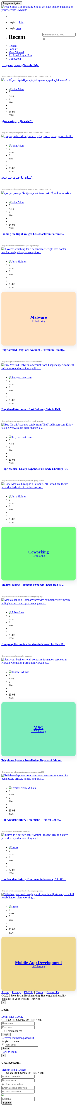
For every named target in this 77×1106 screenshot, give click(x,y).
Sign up (7, 1102)
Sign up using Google (13, 1069)
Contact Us (53, 992)
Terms (39, 992)
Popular (13, 48)
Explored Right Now (20, 55)
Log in (6, 1034)
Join (21, 22)
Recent (12, 45)
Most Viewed (16, 52)
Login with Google (12, 1016)
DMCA (28, 992)
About (5, 992)
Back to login (9, 1051)
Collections (15, 58)
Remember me (13, 1030)
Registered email (10, 1041)
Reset (6, 1048)
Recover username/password (17, 1037)
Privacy (16, 992)
